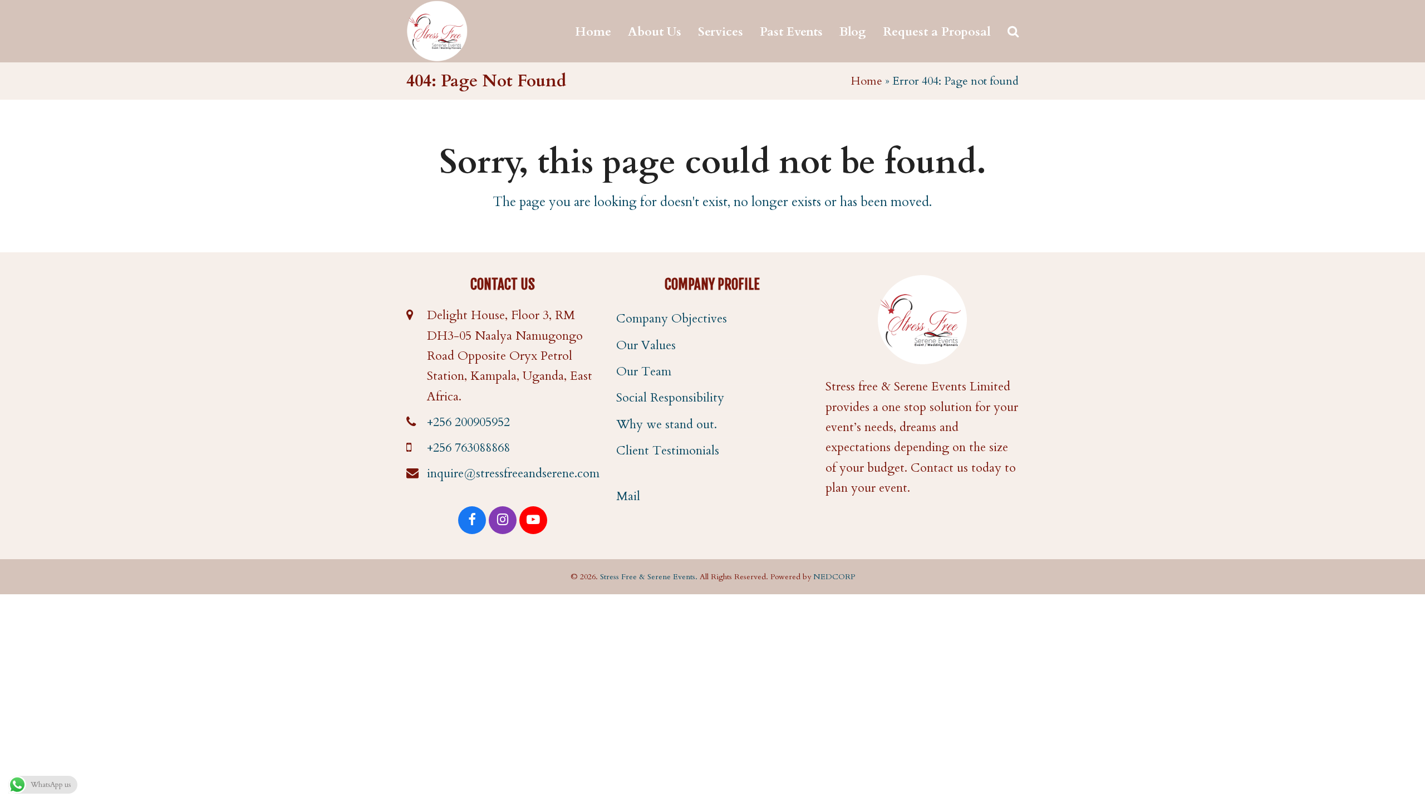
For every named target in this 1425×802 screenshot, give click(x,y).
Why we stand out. (666, 424)
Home (866, 81)
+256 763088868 (468, 447)
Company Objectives (671, 318)
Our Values (646, 345)
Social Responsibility (670, 397)
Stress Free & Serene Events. (648, 576)
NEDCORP (834, 576)
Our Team (643, 371)
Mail (628, 496)
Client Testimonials (667, 450)
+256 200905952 (468, 422)
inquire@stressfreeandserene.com (513, 473)
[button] (1013, 31)
